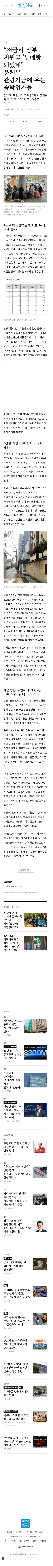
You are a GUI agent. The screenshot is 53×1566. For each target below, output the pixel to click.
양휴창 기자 (8, 109)
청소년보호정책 (10, 1541)
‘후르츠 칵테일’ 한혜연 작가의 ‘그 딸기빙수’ (16, 1415)
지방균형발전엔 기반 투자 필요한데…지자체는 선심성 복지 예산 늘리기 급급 (15, 1199)
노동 (45, 14)
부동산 (32, 14)
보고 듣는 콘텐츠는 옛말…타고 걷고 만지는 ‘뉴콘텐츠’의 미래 (17, 1319)
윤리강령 (19, 1532)
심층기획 (11, 14)
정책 (39, 14)
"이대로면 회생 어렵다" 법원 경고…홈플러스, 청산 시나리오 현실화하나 (17, 1172)
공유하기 (27, 869)
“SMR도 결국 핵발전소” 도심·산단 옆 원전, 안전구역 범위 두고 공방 (17, 1292)
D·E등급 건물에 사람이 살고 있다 (16, 1391)
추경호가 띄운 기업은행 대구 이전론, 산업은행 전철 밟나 (17, 1146)
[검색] (11, 6)
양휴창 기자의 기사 (11, 907)
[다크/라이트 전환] (6, 5)
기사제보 (28, 1532)
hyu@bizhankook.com (13, 886)
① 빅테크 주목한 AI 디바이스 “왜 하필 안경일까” (15, 1264)
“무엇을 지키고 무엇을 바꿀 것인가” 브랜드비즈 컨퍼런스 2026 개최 (17, 1441)
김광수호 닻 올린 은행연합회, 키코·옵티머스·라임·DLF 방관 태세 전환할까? (17, 1226)
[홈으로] (25, 1523)
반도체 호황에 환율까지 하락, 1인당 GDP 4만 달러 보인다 (17, 1344)
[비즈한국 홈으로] (25, 5)
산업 (19, 14)
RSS (34, 1541)
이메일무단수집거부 (33, 1536)
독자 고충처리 (40, 1532)
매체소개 (9, 1532)
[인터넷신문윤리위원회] (25, 1546)
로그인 (43, 6)
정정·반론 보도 (24, 1541)
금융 (25, 14)
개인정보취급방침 (16, 1536)
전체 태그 (42, 1541)
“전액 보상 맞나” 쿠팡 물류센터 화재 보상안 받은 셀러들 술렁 (16, 1367)
